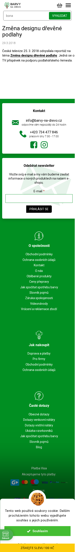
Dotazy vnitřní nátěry (39, 425)
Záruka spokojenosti (39, 298)
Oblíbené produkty (39, 276)
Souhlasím (40, 531)
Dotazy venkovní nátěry (39, 419)
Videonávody (39, 303)
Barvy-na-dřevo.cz (33, 144)
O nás (39, 271)
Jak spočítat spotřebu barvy (39, 287)
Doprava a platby (39, 353)
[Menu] (68, 5)
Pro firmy (39, 359)
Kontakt (39, 265)
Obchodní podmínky (39, 254)
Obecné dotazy (39, 414)
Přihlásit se (39, 209)
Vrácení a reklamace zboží (39, 309)
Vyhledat (59, 15)
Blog (39, 447)
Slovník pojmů (39, 292)
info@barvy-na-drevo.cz (44, 120)
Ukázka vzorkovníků (39, 430)
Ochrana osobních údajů (39, 260)
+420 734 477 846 (44, 132)
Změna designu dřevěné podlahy (33, 55)
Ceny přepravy (39, 281)
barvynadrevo (44, 144)
